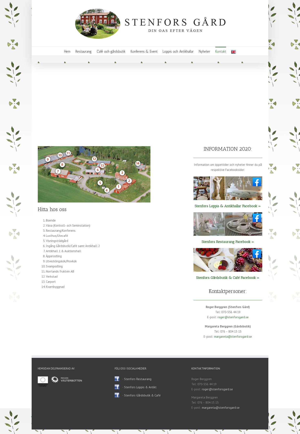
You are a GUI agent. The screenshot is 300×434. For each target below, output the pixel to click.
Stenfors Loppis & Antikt (140, 387)
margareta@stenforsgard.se (233, 336)
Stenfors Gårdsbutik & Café (142, 395)
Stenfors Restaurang (137, 379)
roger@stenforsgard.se (233, 317)
